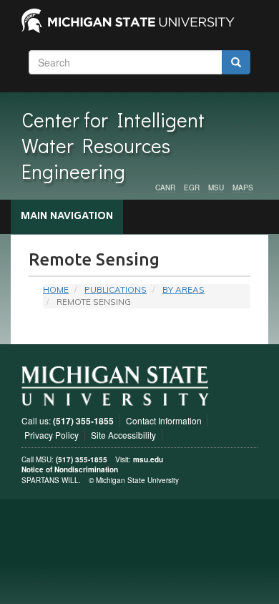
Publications (115, 289)
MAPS (242, 188)
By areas (183, 289)
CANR (165, 188)
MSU (216, 188)
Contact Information (164, 420)
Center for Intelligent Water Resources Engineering (113, 145)
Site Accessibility (123, 435)
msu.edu (148, 459)
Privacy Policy (51, 435)
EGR (192, 188)
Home (56, 289)
